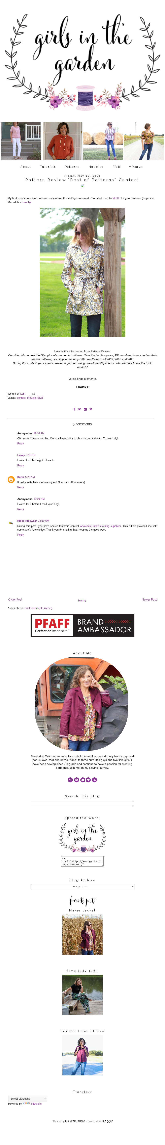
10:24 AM (39, 499)
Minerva (136, 166)
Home (82, 600)
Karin (20, 477)
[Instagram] (76, 779)
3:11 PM (31, 455)
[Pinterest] (70, 779)
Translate (36, 1103)
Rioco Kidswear (27, 520)
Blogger (107, 1121)
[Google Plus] (88, 779)
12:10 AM (43, 520)
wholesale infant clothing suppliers (100, 526)
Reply (20, 443)
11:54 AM (39, 433)
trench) (26, 202)
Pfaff (116, 166)
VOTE (116, 198)
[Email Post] (33, 393)
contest (21, 397)
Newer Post (149, 599)
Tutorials (48, 166)
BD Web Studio (75, 1121)
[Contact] (82, 779)
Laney (21, 455)
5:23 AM (30, 477)
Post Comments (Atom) (38, 608)
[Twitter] (94, 779)
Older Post (15, 599)
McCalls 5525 (35, 397)
